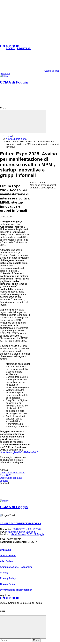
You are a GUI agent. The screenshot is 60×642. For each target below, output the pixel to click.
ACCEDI (10, 48)
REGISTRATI (24, 48)
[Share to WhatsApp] (15, 492)
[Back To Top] (22, 21)
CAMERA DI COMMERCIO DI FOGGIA (20, 523)
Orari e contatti (8, 555)
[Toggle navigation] (23, 121)
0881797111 (19, 529)
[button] (22, 43)
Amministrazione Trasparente (16, 567)
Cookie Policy (7, 584)
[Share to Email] (29, 492)
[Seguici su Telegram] (14, 46)
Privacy (4, 572)
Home (9, 136)
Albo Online (6, 561)
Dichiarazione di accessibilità (16, 590)
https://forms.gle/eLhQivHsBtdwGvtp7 (19, 452)
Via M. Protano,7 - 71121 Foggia (27, 534)
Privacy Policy (8, 578)
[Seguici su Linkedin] (4, 46)
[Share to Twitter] (8, 492)
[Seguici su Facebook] (1, 46)
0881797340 (34, 529)
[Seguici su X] (7, 46)
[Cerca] (29, 108)
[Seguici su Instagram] (10, 46)
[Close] (23, 627)
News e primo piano (16, 139)
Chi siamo (5, 550)
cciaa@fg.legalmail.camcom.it (21, 532)
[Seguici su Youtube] (17, 46)
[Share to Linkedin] (22, 492)
